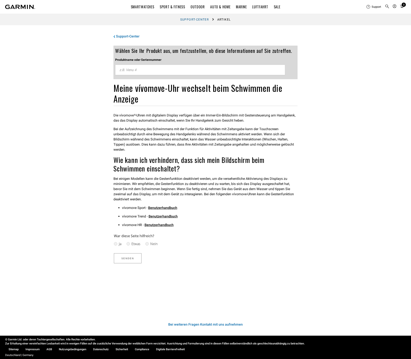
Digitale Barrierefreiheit (170, 349)
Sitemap (14, 349)
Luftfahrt (260, 6)
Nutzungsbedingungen (72, 349)
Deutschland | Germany (19, 355)
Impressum (32, 349)
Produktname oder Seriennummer (138, 59)
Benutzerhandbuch (162, 208)
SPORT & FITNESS (172, 6)
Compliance (142, 349)
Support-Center (194, 19)
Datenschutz (101, 349)
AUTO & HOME (220, 6)
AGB (49, 349)
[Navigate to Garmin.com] (20, 7)
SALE (277, 6)
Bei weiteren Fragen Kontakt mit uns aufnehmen (205, 324)
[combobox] (200, 70)
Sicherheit (122, 349)
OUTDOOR (198, 6)
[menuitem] (373, 7)
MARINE (241, 6)
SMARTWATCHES (142, 6)
